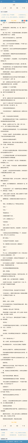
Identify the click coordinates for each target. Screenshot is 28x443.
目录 (11, 8)
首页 (7, 441)
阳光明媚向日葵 (13, 435)
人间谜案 (3, 432)
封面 (17, 8)
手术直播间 (12, 14)
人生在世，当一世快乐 (5, 17)
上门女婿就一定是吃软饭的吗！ (7, 14)
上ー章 (4, 8)
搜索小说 (16, 441)
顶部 (21, 441)
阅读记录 (11, 441)
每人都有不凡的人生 (22, 435)
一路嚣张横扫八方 (22, 17)
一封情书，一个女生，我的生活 (16, 432)
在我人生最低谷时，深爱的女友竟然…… (18, 17)
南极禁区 (3, 435)
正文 (14, 1)
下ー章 (23, 8)
